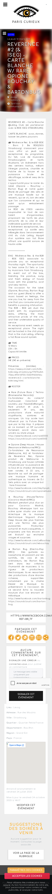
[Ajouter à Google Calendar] (32, 638)
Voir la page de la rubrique (26, 855)
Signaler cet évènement (26, 696)
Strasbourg (13, 100)
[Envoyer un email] (39, 638)
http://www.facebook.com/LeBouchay (29, 540)
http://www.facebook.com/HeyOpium (29, 488)
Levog (13, 97)
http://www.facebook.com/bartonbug (29, 599)
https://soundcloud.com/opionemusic (29, 491)
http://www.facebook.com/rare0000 (28, 436)
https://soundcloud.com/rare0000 (27, 439)
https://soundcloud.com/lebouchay (28, 543)
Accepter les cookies (27, 876)
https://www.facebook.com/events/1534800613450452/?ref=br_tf (28, 617)
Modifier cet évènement (26, 807)
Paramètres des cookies (26, 870)
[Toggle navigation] (5, 4)
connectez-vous (18, 664)
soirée (11, 35)
